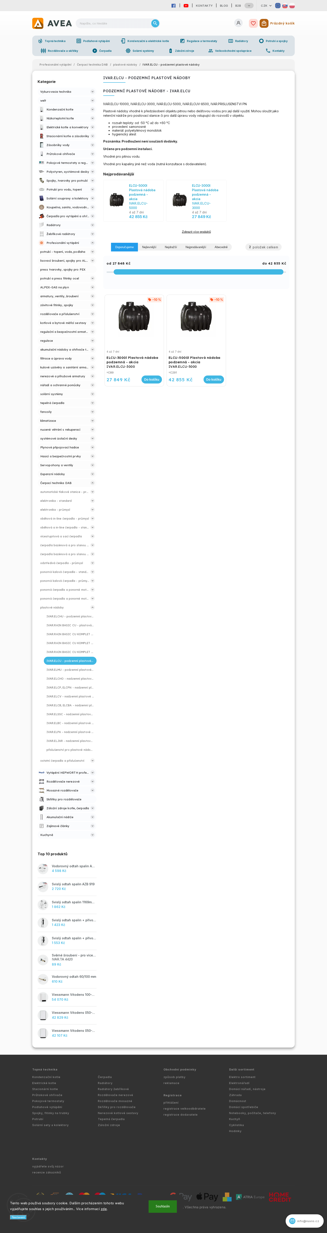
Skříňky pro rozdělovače (117, 1107)
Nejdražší (171, 247)
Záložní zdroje (181, 50)
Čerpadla (102, 50)
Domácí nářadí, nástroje (247, 1089)
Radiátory (238, 41)
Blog (224, 5)
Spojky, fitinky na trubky (50, 1113)
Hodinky (235, 1131)
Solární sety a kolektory (50, 1125)
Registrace (173, 1095)
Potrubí (37, 1119)
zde (104, 1209)
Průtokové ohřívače (47, 1095)
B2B (238, 5)
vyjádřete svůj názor (48, 1166)
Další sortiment (241, 1069)
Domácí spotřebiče (243, 1107)
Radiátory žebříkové (113, 1089)
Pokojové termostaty (48, 1101)
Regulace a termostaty (198, 41)
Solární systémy (139, 50)
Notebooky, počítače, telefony (252, 1113)
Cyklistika (236, 1125)
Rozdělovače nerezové (115, 1095)
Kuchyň (234, 1119)
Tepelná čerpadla (111, 1119)
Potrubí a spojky (273, 41)
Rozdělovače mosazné (115, 1101)
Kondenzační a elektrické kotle (144, 41)
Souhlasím (163, 1206)
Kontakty (204, 5)
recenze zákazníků (46, 1172)
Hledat (155, 23)
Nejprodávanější (196, 247)
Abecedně (221, 247)
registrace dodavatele (181, 1114)
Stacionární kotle (45, 1089)
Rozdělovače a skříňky (59, 50)
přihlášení (171, 1102)
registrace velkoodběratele (185, 1108)
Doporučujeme (124, 247)
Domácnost (237, 1101)
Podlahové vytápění (93, 41)
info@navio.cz (304, 1221)
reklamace (172, 1083)
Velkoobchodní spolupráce (229, 50)
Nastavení (18, 1217)
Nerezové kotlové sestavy (118, 1113)
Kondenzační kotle (46, 1077)
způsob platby (175, 1077)
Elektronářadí (239, 1083)
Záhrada (235, 1095)
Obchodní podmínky (180, 1069)
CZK (264, 5)
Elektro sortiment (242, 1077)
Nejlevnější (149, 247)
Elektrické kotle (44, 1083)
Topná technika (51, 41)
